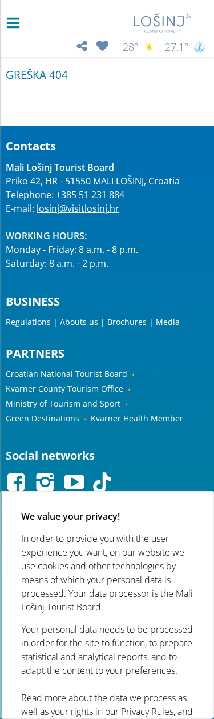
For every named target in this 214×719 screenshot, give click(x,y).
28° (131, 47)
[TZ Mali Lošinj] (162, 23)
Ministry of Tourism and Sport (63, 403)
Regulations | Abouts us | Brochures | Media (93, 321)
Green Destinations (42, 418)
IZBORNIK (16, 23)
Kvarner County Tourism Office (64, 388)
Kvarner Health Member (137, 418)
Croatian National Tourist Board (66, 373)
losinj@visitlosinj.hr (78, 208)
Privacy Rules (146, 711)
